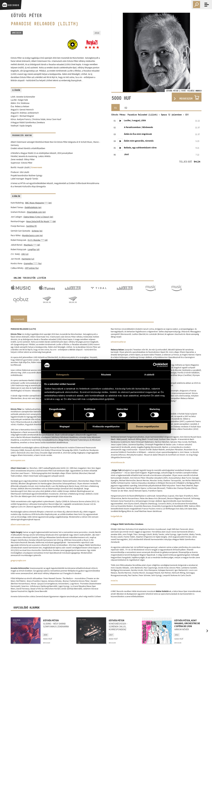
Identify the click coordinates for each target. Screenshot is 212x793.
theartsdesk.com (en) (36, 212)
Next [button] (196, 52)
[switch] (90, 415)
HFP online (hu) (32, 268)
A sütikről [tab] (149, 374)
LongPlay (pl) (34, 249)
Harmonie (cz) (28, 259)
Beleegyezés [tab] (62, 374)
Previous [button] (117, 52)
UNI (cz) (25, 254)
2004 (176, 635)
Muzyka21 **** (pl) (32, 245)
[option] (156, 52)
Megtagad (65, 426)
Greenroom (36, 167)
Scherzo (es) (37, 231)
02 (126, 107)
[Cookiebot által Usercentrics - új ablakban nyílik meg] (155, 365)
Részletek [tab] (106, 374)
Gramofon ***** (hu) (33, 263)
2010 (45, 635)
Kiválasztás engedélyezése (106, 426)
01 (115, 107)
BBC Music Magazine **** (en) (38, 202)
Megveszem (185, 98)
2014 (111, 635)
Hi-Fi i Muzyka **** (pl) (38, 240)
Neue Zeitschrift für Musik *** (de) (41, 221)
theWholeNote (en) (33, 207)
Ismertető (19, 319)
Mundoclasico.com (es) (32, 235)
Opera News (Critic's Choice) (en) (38, 217)
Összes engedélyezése (147, 426)
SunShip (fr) (31, 226)
